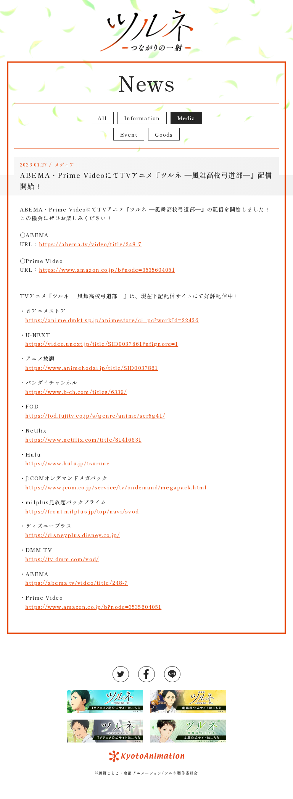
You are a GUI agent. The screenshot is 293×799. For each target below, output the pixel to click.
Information (142, 118)
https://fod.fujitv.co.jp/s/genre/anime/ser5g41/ (95, 415)
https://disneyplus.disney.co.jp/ (72, 535)
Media (186, 118)
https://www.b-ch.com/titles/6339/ (76, 391)
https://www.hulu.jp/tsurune (67, 463)
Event (129, 134)
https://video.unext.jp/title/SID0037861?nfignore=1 (101, 343)
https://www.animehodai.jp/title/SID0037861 (91, 367)
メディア (64, 164)
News (146, 83)
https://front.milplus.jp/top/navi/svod (82, 511)
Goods (164, 134)
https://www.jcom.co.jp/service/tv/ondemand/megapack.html (116, 487)
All (102, 118)
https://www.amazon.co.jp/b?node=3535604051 (107, 269)
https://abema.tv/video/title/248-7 (90, 244)
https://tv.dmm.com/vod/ (62, 559)
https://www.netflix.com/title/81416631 (83, 439)
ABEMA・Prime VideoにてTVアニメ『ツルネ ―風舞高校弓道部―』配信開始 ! (146, 180)
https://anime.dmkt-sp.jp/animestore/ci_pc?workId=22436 (111, 320)
